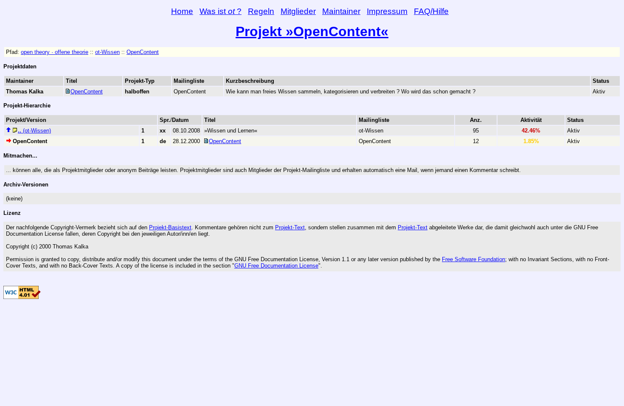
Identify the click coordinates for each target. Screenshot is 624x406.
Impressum (387, 11)
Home (182, 11)
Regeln (261, 11)
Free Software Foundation (473, 259)
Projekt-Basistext (170, 227)
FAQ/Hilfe (431, 11)
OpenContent (142, 52)
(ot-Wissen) (34, 130)
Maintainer (341, 11)
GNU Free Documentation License (276, 265)
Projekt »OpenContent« (312, 31)
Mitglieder (298, 11)
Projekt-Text (290, 227)
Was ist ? (221, 11)
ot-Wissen (107, 52)
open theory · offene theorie (54, 52)
